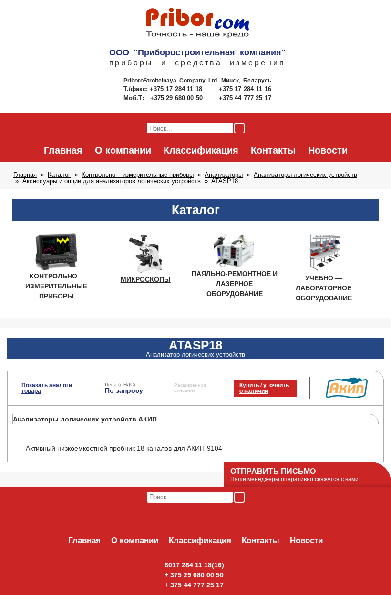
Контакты (273, 150)
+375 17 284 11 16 (245, 88)
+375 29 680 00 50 (177, 98)
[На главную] (197, 23)
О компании (123, 150)
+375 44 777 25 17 (245, 98)
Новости (328, 150)
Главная (63, 150)
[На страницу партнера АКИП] (346, 396)
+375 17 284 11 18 (177, 88)
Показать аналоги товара (46, 388)
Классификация (201, 150)
